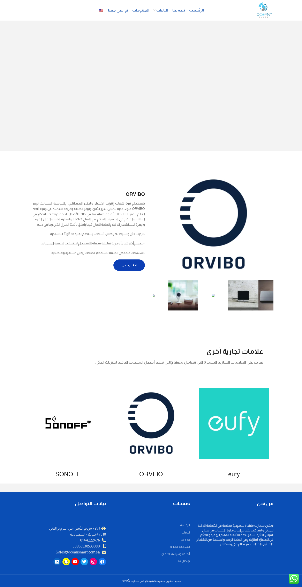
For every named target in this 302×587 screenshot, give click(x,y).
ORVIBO (151, 474)
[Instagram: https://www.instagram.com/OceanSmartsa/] (93, 561)
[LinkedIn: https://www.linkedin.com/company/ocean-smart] (57, 561)
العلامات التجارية (180, 546)
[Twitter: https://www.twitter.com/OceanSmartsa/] (84, 561)
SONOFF (68, 474)
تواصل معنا (183, 561)
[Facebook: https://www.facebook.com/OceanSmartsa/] (102, 561)
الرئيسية (185, 525)
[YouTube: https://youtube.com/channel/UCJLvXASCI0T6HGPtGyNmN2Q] (75, 561)
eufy (234, 474)
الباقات (186, 532)
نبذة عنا (185, 539)
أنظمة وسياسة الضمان (175, 554)
